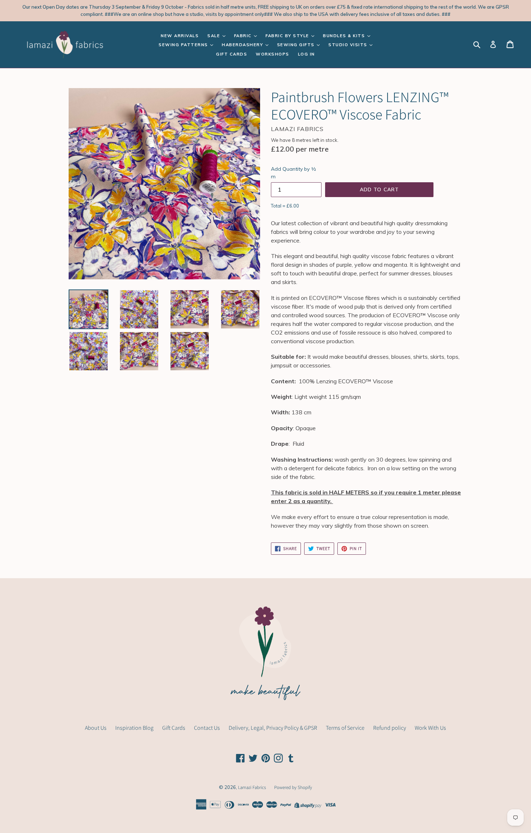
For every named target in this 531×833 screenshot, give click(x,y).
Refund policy (389, 728)
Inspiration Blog (134, 728)
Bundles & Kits (345, 35)
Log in (306, 54)
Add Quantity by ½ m (293, 173)
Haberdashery (243, 44)
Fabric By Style (288, 35)
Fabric (244, 35)
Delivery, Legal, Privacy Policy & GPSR (273, 728)
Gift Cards (231, 54)
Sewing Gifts (296, 44)
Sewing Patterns (184, 44)
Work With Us (430, 728)
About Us (96, 728)
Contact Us (207, 728)
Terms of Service (345, 728)
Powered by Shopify (293, 787)
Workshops (272, 54)
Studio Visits (348, 44)
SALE (214, 35)
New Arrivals (180, 35)
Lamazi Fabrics (252, 787)
